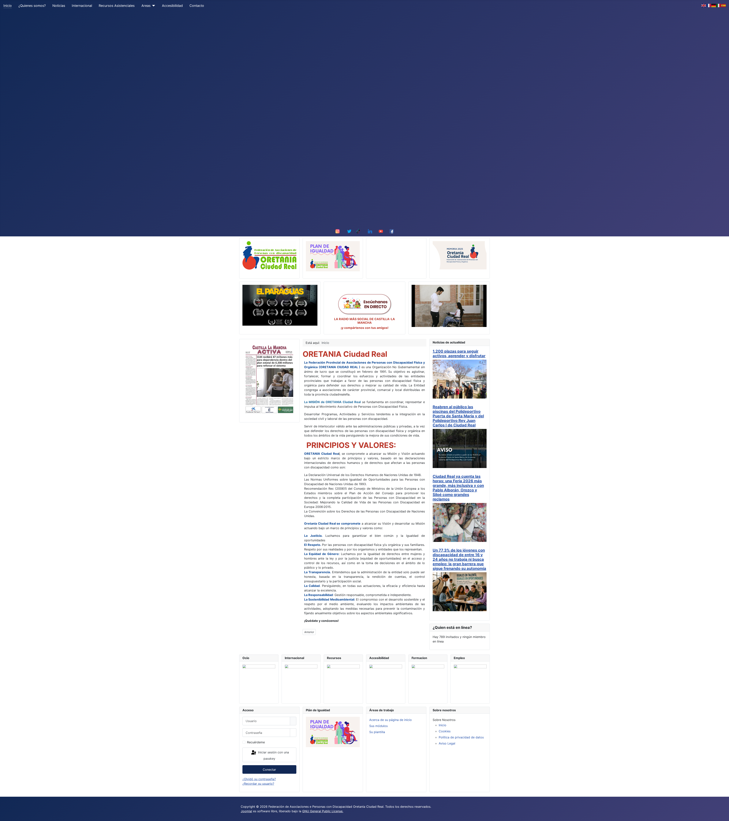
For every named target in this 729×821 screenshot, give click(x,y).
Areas (146, 6)
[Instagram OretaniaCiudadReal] (337, 231)
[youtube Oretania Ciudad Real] (381, 231)
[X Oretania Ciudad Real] (349, 231)
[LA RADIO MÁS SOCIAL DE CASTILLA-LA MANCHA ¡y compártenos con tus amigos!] (364, 303)
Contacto (196, 6)
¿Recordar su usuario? (258, 783)
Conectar (269, 769)
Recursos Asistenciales (117, 6)
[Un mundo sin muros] (449, 306)
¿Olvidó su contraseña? (259, 779)
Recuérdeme (256, 742)
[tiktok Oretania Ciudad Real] (358, 231)
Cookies (444, 731)
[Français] (708, 5)
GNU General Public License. (322, 811)
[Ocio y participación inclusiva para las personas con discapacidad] (258, 681)
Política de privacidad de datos (461, 737)
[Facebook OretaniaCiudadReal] (392, 231)
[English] (703, 5)
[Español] (723, 5)
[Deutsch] (713, 5)
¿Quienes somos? (32, 6)
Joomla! (246, 811)
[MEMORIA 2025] (460, 255)
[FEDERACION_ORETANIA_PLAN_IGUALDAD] (333, 256)
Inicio (7, 6)
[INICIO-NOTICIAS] (269, 255)
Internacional (82, 6)
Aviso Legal (447, 743)
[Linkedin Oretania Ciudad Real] (370, 231)
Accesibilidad (172, 6)
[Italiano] (718, 5)
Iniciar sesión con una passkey (273, 755)
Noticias (58, 6)
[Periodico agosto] (269, 379)
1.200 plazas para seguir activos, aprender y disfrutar (459, 353)
